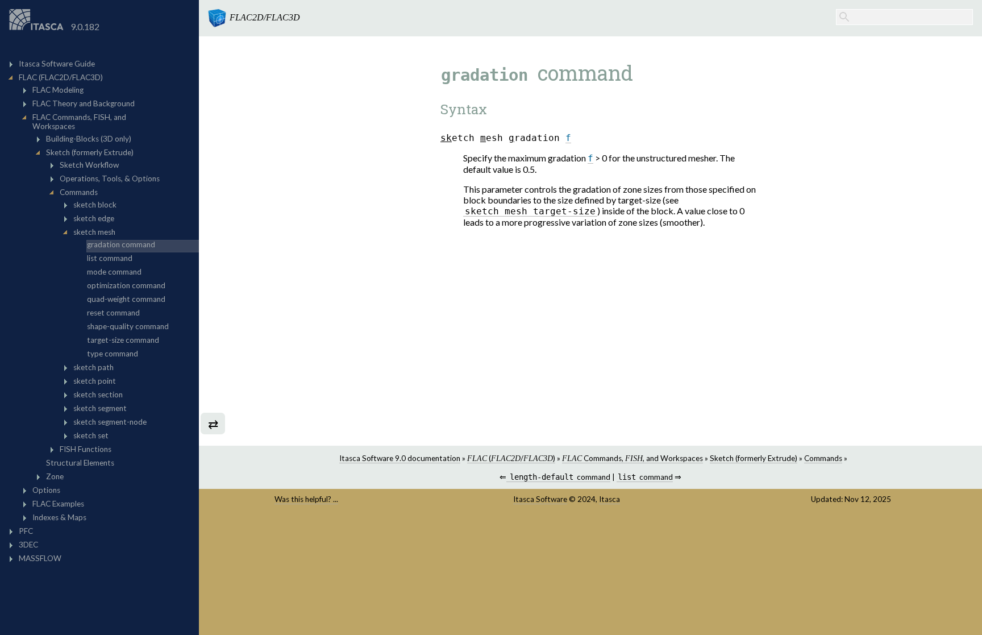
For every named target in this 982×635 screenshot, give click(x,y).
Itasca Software (540, 499)
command (560, 477)
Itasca (609, 499)
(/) (511, 458)
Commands (823, 458)
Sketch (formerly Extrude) (753, 458)
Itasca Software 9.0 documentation (399, 458)
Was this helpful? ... (306, 499)
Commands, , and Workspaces (632, 458)
